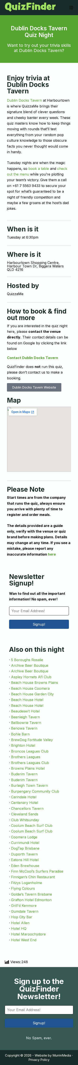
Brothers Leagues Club (30, 763)
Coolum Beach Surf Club (31, 825)
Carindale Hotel (23, 797)
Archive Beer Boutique (29, 665)
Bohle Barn (20, 734)
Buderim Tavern (24, 774)
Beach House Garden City (32, 694)
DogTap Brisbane (25, 848)
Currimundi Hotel (25, 843)
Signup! (39, 624)
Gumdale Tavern (24, 911)
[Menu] (71, 8)
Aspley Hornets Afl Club (31, 677)
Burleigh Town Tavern (29, 785)
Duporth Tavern (24, 854)
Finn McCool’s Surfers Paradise (37, 871)
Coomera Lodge (24, 837)
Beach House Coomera (30, 688)
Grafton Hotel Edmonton (31, 900)
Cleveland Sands (24, 814)
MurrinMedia (61, 1055)
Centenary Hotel (24, 802)
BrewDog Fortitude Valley (32, 740)
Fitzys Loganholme (26, 883)
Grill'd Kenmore (24, 905)
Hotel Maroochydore (28, 934)
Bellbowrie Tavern (26, 722)
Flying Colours (23, 888)
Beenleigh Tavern (25, 717)
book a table (38, 168)
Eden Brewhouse (25, 865)
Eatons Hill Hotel (25, 860)
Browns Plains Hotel (28, 768)
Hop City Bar (21, 917)
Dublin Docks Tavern (24, 100)
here (52, 554)
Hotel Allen (20, 923)
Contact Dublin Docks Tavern (32, 358)
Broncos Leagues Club (30, 751)
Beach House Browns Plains (34, 682)
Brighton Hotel (23, 745)
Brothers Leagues (25, 757)
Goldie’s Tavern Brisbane (31, 894)
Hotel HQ (18, 928)
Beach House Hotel (27, 700)
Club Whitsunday (25, 820)
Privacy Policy (38, 1060)
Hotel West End (23, 940)
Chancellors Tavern (27, 808)
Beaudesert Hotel (25, 711)
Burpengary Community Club (35, 791)
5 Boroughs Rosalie (27, 660)
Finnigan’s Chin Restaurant (33, 877)
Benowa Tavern (24, 728)
